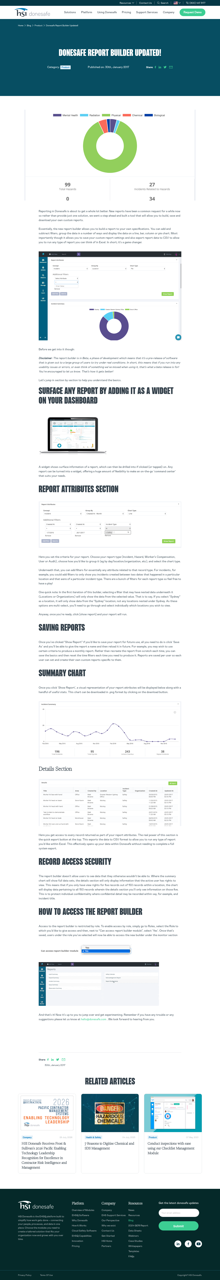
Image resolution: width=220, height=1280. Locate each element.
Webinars (133, 1235)
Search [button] (164, 2)
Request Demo (193, 12)
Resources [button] (125, 2)
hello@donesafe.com (93, 1019)
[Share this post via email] (171, 67)
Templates (133, 1251)
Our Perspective (110, 1220)
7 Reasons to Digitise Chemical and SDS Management (109, 1146)
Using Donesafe (107, 12)
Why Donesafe (79, 1220)
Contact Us (145, 2)
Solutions (70, 12)
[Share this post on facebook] (155, 67)
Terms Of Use (46, 1275)
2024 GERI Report (138, 1225)
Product (38, 25)
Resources (134, 1215)
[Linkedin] (177, 1243)
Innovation (77, 1240)
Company (168, 12)
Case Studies (135, 1240)
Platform (86, 12)
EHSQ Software (80, 1215)
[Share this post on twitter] (165, 67)
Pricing (126, 12)
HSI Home (107, 1240)
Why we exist (109, 1225)
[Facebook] (188, 1243)
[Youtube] (198, 1243)
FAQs (131, 1256)
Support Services (147, 12)
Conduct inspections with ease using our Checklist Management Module (171, 1148)
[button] (177, 3)
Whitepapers (135, 1246)
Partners (106, 1246)
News (131, 1210)
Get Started (108, 1235)
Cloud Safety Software (84, 1230)
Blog (29, 25)
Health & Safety (93, 1137)
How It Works (79, 1225)
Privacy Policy (24, 1275)
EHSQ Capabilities (82, 1235)
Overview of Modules (83, 1210)
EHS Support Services (114, 1215)
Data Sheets (135, 1230)
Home (20, 25)
